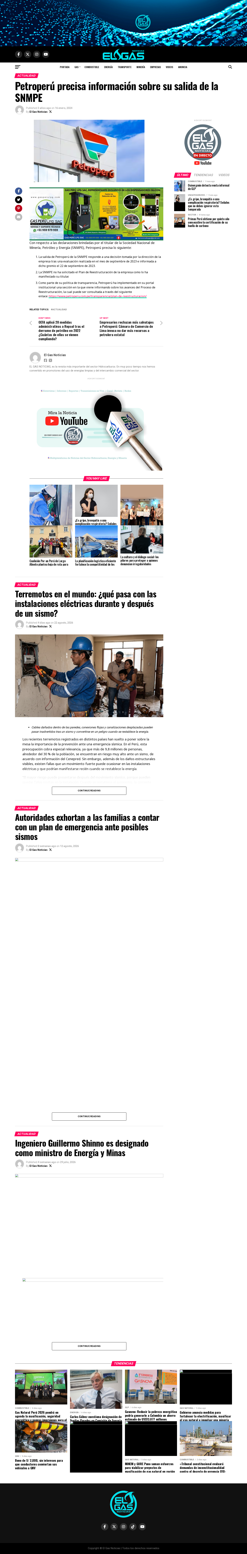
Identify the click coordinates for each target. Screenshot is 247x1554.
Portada (64, 67)
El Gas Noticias (38, 111)
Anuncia (182, 67)
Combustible (91, 67)
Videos (169, 67)
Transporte (124, 67)
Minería (141, 67)
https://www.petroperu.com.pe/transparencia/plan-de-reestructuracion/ (98, 296)
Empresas (155, 67)
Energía (108, 67)
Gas (76, 67)
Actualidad (59, 309)
